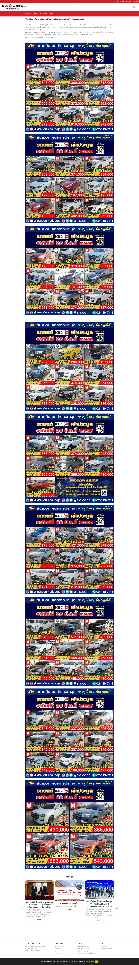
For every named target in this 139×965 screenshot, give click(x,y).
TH (134, 1)
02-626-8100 (122, 1)
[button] (117, 907)
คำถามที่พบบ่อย (108, 7)
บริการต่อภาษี (104, 946)
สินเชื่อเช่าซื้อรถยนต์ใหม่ (83, 946)
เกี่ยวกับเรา (98, 7)
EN (137, 1)
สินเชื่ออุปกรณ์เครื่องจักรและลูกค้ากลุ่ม (86, 952)
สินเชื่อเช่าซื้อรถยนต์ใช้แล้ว (83, 948)
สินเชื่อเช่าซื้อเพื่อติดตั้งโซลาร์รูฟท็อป (86, 954)
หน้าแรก (78, 7)
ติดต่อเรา (117, 7)
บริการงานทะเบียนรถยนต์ (106, 948)
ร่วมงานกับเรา (126, 7)
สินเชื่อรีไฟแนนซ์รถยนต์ (83, 950)
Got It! (96, 961)
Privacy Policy (91, 961)
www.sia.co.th (54, 32)
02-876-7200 (129, 1)
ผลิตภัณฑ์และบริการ (88, 7)
